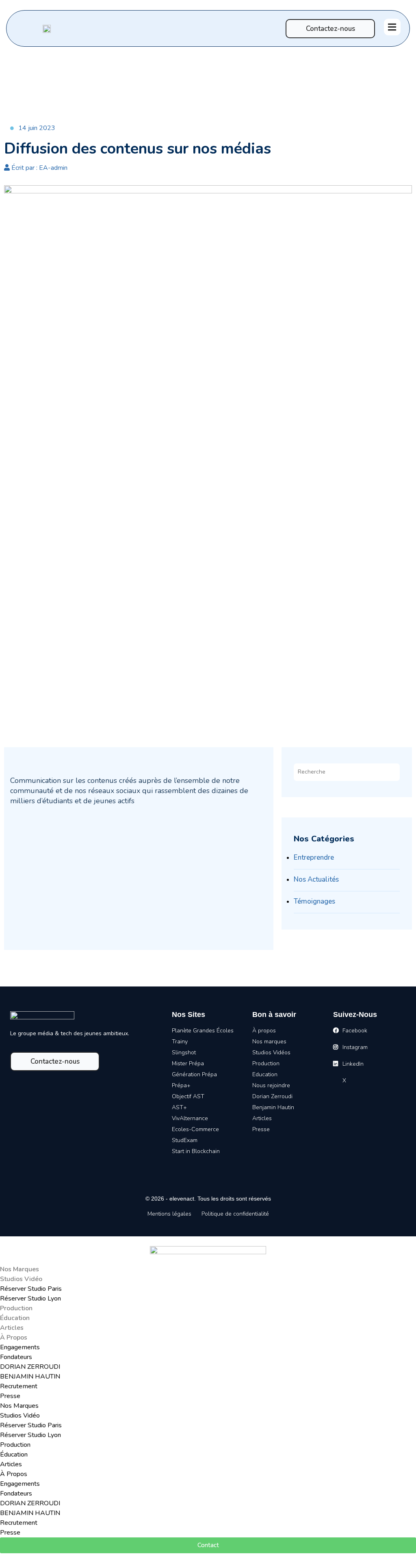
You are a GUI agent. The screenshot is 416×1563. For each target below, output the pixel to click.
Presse (10, 1396)
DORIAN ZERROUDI (30, 1366)
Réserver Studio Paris (31, 1288)
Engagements (20, 1347)
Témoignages (314, 901)
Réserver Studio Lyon (30, 1298)
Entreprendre (314, 857)
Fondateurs (16, 1357)
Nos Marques (19, 1269)
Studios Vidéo (21, 1279)
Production (16, 1308)
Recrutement (18, 1386)
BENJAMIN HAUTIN (30, 1376)
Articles (12, 1327)
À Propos (13, 1337)
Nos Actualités (316, 879)
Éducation (15, 1318)
